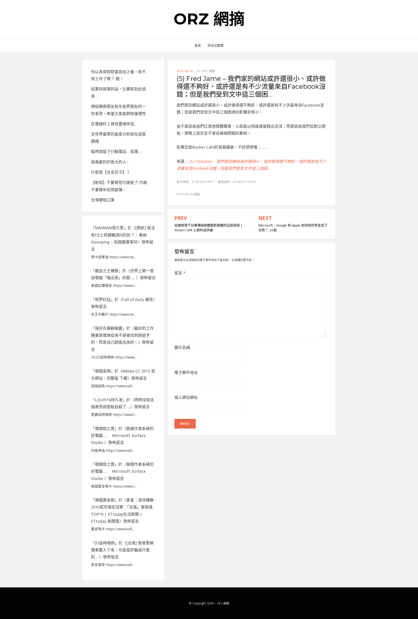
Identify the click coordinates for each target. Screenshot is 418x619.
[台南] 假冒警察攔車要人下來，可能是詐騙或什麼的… (122, 550)
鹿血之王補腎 (106, 270)
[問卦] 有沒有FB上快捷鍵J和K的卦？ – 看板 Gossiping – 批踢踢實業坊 (123, 235)
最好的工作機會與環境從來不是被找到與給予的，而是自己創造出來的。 (122, 335)
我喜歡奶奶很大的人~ (109, 162)
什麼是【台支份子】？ (110, 172)
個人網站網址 (186, 397)
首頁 (197, 45)
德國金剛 (103, 371)
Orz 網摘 (209, 18)
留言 (179, 272)
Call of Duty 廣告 (137, 299)
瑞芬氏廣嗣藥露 (108, 328)
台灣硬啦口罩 (103, 199)
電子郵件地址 (186, 372)
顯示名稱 (182, 347)
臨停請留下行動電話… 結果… (116, 151)
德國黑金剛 (105, 500)
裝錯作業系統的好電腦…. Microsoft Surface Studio (122, 435)
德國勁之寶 (105, 428)
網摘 (197, 194)
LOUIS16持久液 (109, 399)
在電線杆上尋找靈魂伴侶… (114, 123)
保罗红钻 (103, 299)
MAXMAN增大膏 (109, 227)
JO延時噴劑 (105, 543)
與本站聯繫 (215, 45)
